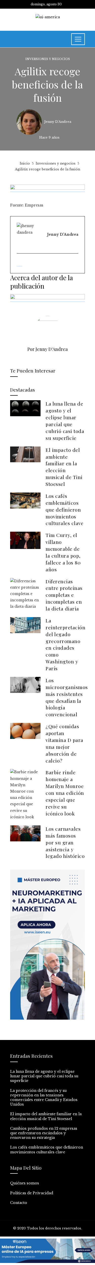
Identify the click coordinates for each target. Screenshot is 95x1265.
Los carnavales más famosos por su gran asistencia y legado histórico (65, 842)
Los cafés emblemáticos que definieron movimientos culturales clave (64, 510)
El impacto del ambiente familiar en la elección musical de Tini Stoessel (64, 467)
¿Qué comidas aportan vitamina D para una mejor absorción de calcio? (64, 743)
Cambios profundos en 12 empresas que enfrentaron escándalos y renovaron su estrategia (43, 1133)
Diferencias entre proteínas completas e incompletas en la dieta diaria (64, 595)
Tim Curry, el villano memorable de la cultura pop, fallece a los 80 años (63, 552)
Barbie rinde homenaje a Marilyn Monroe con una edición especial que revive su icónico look (65, 792)
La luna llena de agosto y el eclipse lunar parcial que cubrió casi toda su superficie (65, 420)
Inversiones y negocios (47, 59)
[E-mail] (19, 263)
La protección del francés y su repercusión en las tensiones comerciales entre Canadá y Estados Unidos (44, 1097)
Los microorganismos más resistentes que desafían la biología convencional (67, 697)
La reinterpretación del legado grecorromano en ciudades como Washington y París (65, 644)
